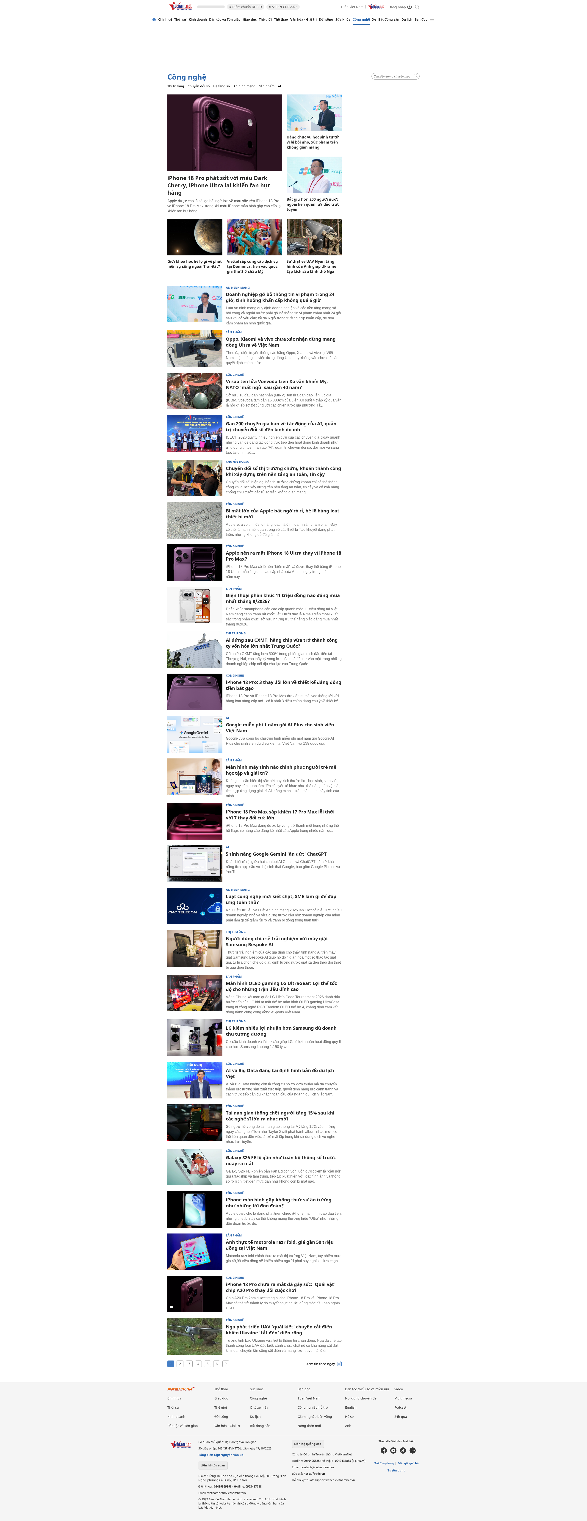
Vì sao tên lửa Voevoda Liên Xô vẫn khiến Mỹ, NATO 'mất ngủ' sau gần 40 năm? (277, 384)
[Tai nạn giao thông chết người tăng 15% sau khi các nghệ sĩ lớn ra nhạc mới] (194, 1122)
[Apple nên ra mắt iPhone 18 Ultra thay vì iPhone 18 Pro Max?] (194, 562)
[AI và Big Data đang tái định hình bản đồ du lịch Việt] (194, 1080)
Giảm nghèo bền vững (315, 1416)
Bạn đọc (421, 19)
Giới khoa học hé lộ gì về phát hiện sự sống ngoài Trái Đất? (194, 264)
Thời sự (180, 19)
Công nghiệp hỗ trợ (313, 1407)
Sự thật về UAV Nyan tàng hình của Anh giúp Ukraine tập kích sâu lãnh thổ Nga (311, 266)
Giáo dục (250, 19)
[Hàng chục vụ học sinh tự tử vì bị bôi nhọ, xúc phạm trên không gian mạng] (314, 112)
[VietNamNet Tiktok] (403, 1452)
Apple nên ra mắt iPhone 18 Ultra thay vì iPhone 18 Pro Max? (283, 556)
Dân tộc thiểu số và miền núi (367, 1389)
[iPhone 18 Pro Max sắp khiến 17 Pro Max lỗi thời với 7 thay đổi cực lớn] (194, 821)
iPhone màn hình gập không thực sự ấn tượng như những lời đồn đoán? (279, 1203)
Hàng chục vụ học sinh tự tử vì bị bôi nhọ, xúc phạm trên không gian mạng (313, 142)
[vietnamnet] (181, 11)
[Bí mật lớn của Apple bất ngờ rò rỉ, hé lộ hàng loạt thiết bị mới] (194, 520)
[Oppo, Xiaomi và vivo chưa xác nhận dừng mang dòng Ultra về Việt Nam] (194, 348)
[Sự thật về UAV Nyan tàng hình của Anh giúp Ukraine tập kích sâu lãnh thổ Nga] (314, 237)
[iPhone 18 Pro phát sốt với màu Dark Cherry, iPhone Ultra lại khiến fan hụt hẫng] (224, 132)
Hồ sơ (349, 1416)
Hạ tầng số (221, 86)
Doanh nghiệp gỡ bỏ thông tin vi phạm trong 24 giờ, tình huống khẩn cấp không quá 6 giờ (280, 297)
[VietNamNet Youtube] (393, 1452)
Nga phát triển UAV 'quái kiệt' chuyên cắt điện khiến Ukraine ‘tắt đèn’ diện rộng (279, 1330)
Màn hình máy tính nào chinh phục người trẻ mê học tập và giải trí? (281, 770)
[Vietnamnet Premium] (181, 1391)
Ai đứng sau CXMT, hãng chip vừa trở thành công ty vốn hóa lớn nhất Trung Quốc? (282, 643)
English (351, 1407)
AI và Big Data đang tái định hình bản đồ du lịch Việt (280, 1073)
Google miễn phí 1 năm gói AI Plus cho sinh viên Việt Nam (280, 728)
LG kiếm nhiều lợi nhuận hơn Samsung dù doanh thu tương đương (281, 1031)
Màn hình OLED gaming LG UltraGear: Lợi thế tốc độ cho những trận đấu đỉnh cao (281, 986)
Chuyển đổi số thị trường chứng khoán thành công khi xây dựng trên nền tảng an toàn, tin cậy (283, 471)
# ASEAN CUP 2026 (283, 7)
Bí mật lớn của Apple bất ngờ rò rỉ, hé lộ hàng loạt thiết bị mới (282, 514)
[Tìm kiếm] (417, 6)
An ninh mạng (244, 86)
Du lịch (406, 19)
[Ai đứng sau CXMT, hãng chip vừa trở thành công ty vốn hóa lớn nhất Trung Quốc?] (194, 649)
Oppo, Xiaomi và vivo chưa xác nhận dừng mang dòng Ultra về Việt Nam (281, 342)
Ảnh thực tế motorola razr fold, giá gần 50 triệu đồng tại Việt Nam (280, 1245)
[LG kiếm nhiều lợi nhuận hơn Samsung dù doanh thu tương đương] (194, 1037)
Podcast (400, 1407)
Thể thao (281, 19)
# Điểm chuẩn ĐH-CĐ (245, 7)
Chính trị (165, 19)
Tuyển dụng (396, 1470)
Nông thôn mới (309, 1426)
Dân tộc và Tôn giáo (225, 19)
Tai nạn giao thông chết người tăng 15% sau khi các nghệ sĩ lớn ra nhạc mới (280, 1116)
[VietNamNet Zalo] (413, 1452)
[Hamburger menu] (432, 19)
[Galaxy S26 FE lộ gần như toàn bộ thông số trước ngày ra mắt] (194, 1167)
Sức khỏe (342, 19)
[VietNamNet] (154, 19)
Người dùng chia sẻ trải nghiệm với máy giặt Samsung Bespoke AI (277, 941)
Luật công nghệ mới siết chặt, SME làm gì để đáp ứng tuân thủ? (281, 899)
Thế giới (265, 19)
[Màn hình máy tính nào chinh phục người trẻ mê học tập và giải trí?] (194, 776)
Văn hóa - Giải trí (303, 19)
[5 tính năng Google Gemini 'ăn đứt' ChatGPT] (194, 863)
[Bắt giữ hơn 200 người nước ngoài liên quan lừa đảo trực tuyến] (314, 175)
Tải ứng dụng (384, 1463)
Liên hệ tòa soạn (213, 1465)
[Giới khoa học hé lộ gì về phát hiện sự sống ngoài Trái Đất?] (194, 237)
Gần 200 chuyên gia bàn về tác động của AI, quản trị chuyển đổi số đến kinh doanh (281, 426)
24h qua (400, 1416)
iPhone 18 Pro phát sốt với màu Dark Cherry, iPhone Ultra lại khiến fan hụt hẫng (218, 185)
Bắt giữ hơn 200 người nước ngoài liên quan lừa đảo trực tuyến (313, 204)
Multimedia (403, 1398)
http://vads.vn (314, 1473)
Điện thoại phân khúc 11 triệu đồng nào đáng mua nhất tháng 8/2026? (283, 598)
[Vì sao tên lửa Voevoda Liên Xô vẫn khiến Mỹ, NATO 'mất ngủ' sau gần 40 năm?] (194, 391)
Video (398, 1389)
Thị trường (175, 86)
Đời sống (326, 19)
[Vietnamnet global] (376, 8)
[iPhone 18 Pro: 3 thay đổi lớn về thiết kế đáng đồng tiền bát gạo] (194, 692)
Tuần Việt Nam (352, 7)
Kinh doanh (198, 19)
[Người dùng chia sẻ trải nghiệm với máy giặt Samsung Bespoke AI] (194, 948)
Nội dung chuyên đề (361, 1398)
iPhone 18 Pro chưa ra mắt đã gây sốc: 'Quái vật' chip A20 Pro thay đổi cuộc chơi (281, 1287)
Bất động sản (388, 19)
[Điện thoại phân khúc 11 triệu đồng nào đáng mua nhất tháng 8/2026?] (194, 605)
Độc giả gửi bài (409, 1463)
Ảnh (348, 1426)
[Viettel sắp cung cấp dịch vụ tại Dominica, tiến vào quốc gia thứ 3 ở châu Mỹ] (254, 237)
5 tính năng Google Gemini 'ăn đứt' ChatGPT (276, 854)
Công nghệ (361, 19)
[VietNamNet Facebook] (384, 1452)
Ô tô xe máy (259, 1407)
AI (279, 86)
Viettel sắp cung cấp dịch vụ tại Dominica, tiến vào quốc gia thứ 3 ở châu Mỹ (252, 266)
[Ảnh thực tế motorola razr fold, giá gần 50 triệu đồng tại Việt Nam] (194, 1251)
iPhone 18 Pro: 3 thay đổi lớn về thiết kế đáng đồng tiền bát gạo (283, 685)
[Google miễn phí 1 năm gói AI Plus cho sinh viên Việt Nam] (194, 734)
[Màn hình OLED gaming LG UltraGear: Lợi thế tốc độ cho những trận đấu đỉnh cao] (194, 993)
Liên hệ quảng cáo (307, 1444)
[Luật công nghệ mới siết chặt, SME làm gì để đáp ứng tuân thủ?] (194, 906)
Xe (374, 19)
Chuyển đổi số (199, 86)
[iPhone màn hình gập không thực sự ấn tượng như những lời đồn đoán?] (194, 1209)
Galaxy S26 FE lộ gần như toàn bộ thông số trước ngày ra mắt (281, 1160)
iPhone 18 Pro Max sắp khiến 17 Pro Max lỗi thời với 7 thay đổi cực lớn (280, 815)
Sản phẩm (266, 86)
